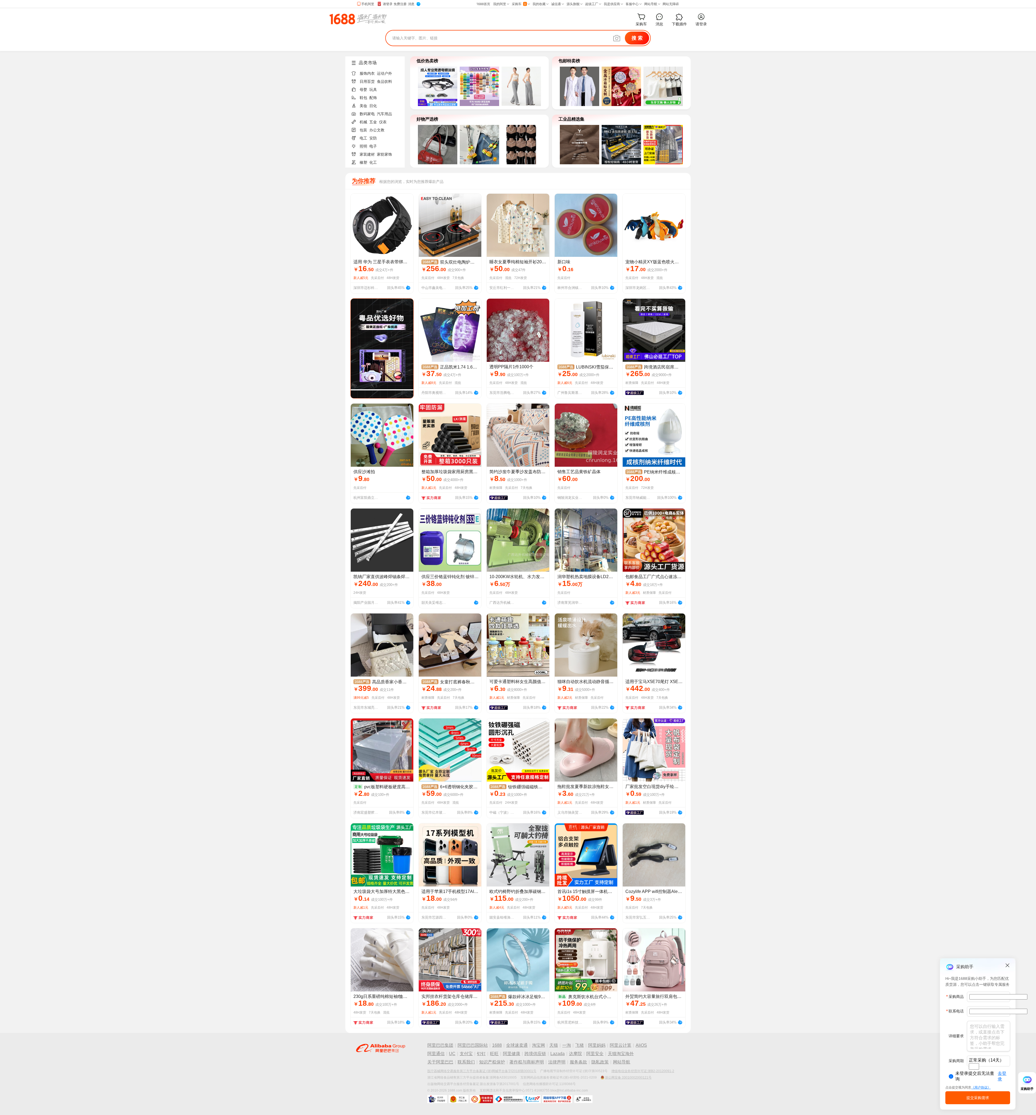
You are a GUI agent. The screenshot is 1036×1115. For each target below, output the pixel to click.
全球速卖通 (517, 1045)
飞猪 (579, 1045)
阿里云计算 (620, 1045)
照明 (363, 146)
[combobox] (974, 1066)
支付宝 (466, 1053)
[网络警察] (437, 1099)
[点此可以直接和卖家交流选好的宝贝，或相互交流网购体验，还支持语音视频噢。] (408, 287)
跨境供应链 (535, 1053)
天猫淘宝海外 (621, 1053)
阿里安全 (595, 1053)
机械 (363, 122)
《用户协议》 (981, 1087)
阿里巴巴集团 (440, 1045)
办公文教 (376, 130)
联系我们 (466, 1062)
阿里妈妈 (596, 1045)
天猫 (553, 1045)
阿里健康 (511, 1053)
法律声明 (556, 1062)
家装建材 (367, 154)
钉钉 (481, 1053)
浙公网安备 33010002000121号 (628, 1077)
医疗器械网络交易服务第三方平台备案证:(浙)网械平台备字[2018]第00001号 (481, 1071)
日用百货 (367, 81)
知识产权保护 (492, 1062)
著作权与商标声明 (526, 1062)
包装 (363, 130)
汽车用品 (384, 114)
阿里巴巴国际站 (473, 1045)
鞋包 (363, 98)
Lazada (557, 1053)
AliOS (641, 1045)
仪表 (383, 122)
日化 (373, 106)
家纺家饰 (384, 154)
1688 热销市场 (358, 18)
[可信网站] (481, 1099)
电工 (363, 138)
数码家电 (367, 114)
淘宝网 (538, 1045)
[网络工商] (458, 1099)
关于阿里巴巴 (440, 1062)
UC (452, 1053)
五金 (373, 122)
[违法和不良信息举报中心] (518, 1099)
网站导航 (621, 1062)
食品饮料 (384, 81)
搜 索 (637, 38)
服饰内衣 (367, 73)
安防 (373, 138)
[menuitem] (377, 71)
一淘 (566, 1045)
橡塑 (363, 162)
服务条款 (578, 1062)
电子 (373, 146)
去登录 (1002, 1076)
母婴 (363, 89)
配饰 (373, 98)
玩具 (373, 89)
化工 (373, 162)
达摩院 (575, 1053)
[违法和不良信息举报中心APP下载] (557, 1099)
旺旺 (494, 1053)
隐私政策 (600, 1062)
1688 (497, 1045)
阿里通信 (436, 1053)
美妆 (363, 106)
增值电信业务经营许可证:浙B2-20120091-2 (642, 1071)
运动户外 (384, 73)
